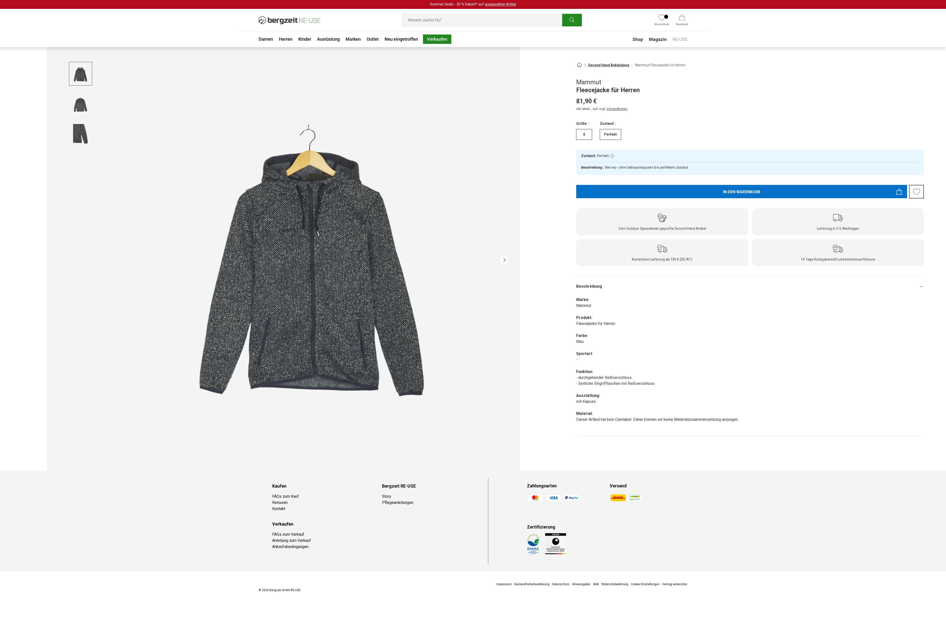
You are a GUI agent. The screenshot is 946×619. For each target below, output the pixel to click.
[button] (681, 20)
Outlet (373, 39)
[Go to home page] (579, 67)
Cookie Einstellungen (645, 584)
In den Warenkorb (741, 192)
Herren (285, 39)
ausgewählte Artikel (500, 4)
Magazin (658, 39)
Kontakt (278, 508)
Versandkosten (617, 109)
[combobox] (492, 20)
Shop (637, 39)
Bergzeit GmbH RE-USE (285, 590)
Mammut (588, 82)
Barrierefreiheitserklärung (531, 584)
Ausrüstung (328, 39)
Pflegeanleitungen (397, 502)
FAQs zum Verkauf (288, 534)
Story (386, 496)
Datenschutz (561, 584)
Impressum (504, 584)
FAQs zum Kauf (285, 496)
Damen (266, 39)
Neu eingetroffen (401, 39)
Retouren (280, 502)
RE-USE (680, 39)
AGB (596, 584)
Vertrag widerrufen (674, 584)
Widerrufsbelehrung (614, 584)
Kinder (304, 39)
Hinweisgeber (581, 584)
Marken (353, 39)
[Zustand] (612, 156)
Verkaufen (437, 39)
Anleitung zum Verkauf (291, 540)
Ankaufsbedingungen (290, 546)
